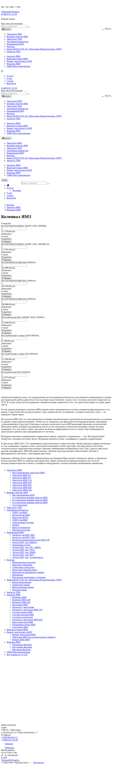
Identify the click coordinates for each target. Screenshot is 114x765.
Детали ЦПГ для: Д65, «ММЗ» (26, 547)
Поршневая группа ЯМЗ (23, 624)
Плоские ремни (19, 590)
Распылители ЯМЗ (21, 515)
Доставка (16, 190)
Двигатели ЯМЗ (14, 34)
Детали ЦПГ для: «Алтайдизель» (28, 557)
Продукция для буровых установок (29, 577)
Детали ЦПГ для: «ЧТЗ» (23, 550)
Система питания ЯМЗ (23, 615)
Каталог (10, 205)
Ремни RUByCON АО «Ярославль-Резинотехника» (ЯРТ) (34, 49)
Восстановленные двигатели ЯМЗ (28, 472)
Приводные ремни (21, 585)
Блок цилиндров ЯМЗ (22, 622)
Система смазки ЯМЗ (22, 612)
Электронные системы (23, 522)
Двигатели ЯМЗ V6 (21, 475)
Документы (38, 762)
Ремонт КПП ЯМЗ (21, 639)
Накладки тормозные (22, 565)
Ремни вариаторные (21, 582)
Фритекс (11, 46)
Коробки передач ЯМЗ (17, 36)
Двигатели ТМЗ (14, 39)
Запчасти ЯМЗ (13, 56)
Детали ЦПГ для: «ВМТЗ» (24, 542)
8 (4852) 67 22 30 (9, 14)
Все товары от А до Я (17, 654)
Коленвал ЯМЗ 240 (21, 602)
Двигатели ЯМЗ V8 (21, 477)
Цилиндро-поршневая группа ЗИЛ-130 (30, 540)
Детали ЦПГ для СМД (23, 555)
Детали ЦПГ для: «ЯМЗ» (24, 552)
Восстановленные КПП (23, 495)
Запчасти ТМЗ (13, 51)
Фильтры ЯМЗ (13, 64)
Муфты (15, 525)
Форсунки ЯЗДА (20, 517)
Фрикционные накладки (24, 562)
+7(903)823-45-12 (9, 737)
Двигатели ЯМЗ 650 (21, 482)
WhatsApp (9, 747)
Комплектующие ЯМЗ (17, 59)
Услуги (10, 76)
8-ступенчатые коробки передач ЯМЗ (30, 500)
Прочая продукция (21, 530)
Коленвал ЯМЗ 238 (21, 600)
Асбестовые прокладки (23, 567)
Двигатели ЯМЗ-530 (22, 490)
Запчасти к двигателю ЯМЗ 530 (27, 610)
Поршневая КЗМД (15, 44)
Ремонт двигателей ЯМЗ (24, 634)
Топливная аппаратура (17, 41)
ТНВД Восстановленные (18, 66)
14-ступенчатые (19, 505)
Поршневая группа (21, 545)
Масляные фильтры (21, 649)
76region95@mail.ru (10, 12)
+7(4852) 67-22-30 (9, 740)
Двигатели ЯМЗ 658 (21, 487)
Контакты (11, 83)
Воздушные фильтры (22, 647)
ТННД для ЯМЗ (19, 520)
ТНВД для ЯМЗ (19, 512)
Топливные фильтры (22, 644)
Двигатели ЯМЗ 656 (21, 485)
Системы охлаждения (22, 617)
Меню (4, 180)
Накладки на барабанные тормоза (28, 572)
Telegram (9, 744)
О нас (9, 78)
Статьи (10, 81)
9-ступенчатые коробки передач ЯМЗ (30, 502)
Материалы (17, 575)
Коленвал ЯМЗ (14, 210)
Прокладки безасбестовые (24, 570)
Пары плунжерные (21, 527)
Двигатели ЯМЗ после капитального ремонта (33, 637)
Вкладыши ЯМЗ (20, 605)
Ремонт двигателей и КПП (19, 61)
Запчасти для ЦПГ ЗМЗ (23, 535)
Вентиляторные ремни (23, 587)
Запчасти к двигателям (23, 607)
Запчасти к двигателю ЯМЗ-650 (27, 620)
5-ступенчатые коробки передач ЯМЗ (30, 497)
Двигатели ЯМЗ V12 (22, 480)
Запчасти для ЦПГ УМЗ (23, 537)
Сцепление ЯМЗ (20, 627)
